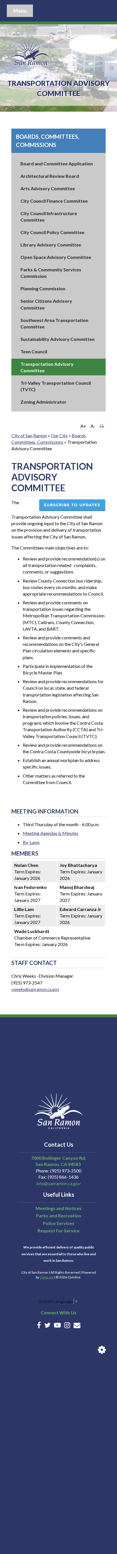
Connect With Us (58, 1312)
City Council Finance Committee (54, 201)
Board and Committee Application (56, 163)
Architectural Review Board (49, 176)
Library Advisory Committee (50, 244)
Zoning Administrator (43, 401)
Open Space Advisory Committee (55, 257)
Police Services (58, 1223)
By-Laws (31, 842)
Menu (20, 11)
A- (93, 425)
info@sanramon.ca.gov (58, 1183)
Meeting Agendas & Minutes (50, 833)
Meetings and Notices (58, 1208)
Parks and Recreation (58, 1215)
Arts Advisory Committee (47, 188)
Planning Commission (42, 288)
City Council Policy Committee (52, 232)
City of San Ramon (29, 435)
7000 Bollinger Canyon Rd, (58, 1158)
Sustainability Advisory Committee (57, 339)
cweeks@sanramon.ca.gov (35, 989)
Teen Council (33, 351)
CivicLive (46, 1277)
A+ (83, 425)
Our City (59, 435)
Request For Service (58, 1230)
